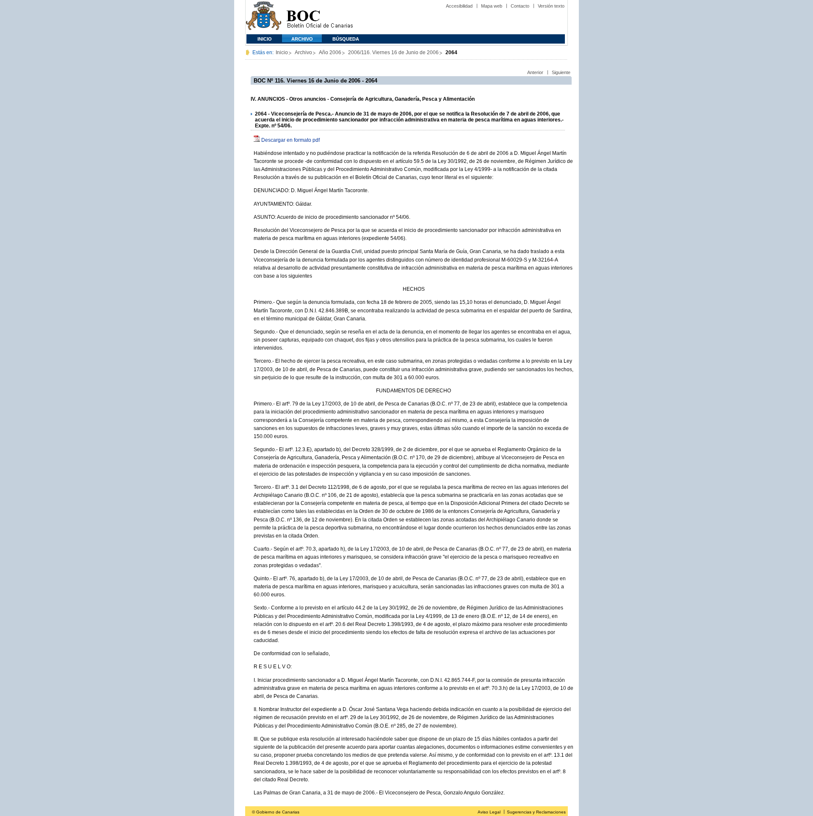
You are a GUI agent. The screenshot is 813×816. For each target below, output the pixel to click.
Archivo (302, 38)
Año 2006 (330, 52)
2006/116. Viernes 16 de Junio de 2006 (393, 52)
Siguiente (561, 72)
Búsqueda (345, 38)
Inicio (264, 38)
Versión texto (551, 5)
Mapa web (491, 5)
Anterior (535, 72)
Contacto (520, 5)
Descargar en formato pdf (290, 140)
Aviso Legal (489, 812)
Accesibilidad (459, 5)
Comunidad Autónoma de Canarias (264, 17)
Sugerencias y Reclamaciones (536, 812)
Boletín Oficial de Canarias (320, 17)
